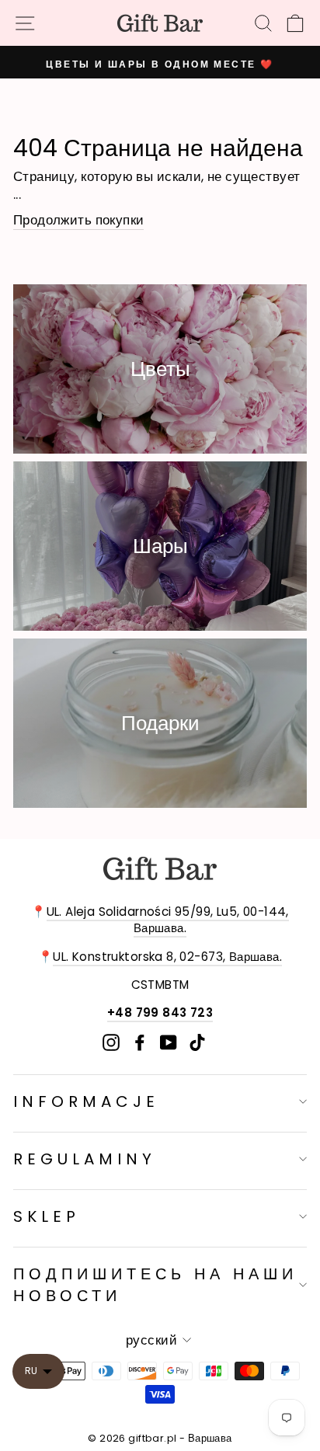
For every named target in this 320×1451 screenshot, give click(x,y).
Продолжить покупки (78, 220)
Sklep (46, 1216)
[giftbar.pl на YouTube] (168, 1042)
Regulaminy (84, 1159)
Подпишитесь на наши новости (155, 1285)
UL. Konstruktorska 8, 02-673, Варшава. (167, 956)
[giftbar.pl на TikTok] (197, 1042)
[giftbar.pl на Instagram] (111, 1042)
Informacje (86, 1101)
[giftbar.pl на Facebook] (139, 1042)
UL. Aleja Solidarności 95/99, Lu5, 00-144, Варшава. (168, 919)
